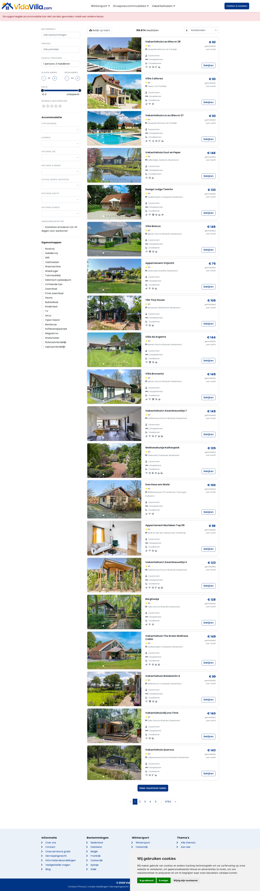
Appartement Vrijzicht (159, 263)
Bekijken (209, 65)
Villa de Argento (155, 337)
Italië (93, 869)
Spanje (95, 865)
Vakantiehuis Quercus (159, 749)
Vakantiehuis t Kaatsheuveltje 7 (166, 410)
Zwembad (51, 289)
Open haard (52, 320)
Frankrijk (96, 856)
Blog (48, 869)
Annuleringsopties (53, 221)
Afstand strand (51, 165)
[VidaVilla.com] (27, 6)
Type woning (49, 123)
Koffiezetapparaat (56, 329)
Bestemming (48, 29)
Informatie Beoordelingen (60, 860)
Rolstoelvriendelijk (55, 342)
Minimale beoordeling (54, 101)
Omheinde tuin (53, 284)
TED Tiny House (155, 300)
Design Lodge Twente (159, 189)
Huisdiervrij (51, 253)
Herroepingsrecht (56, 856)
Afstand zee (49, 151)
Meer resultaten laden (152, 788)
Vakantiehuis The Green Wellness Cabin (166, 637)
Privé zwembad (54, 293)
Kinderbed (51, 306)
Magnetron (51, 333)
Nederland (97, 842)
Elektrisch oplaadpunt (58, 280)
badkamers (71, 72)
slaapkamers (49, 72)
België (94, 851)
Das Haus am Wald (157, 484)
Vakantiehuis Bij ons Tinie (161, 713)
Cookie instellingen (98, 886)
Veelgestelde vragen (57, 865)
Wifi (47, 257)
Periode (46, 43)
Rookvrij (49, 248)
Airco (48, 315)
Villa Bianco (153, 226)
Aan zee (185, 847)
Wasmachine (53, 266)
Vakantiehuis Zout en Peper (163, 152)
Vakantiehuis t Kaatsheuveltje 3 (166, 562)
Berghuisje (152, 599)
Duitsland (96, 847)
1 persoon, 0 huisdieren (56, 63)
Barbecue (51, 324)
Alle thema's (188, 842)
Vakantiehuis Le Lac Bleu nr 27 (164, 115)
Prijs (45, 87)
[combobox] (61, 129)
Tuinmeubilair (53, 275)
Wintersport (143, 842)
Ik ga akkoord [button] (146, 880)
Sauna (48, 297)
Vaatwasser (52, 262)
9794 (168, 801)
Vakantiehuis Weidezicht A (162, 676)
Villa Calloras (154, 78)
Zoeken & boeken (236, 6)
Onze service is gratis (57, 851)
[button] (103, 68)
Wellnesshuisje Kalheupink (162, 447)
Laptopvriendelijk (55, 346)
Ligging (46, 137)
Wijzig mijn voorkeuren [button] (186, 880)
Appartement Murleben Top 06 (165, 525)
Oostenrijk (97, 860)
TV (46, 311)
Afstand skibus (51, 207)
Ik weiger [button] (163, 880)
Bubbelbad (51, 302)
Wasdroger (51, 271)
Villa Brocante (154, 373)
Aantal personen (52, 58)
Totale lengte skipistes (55, 179)
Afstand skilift (50, 193)
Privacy (82, 886)
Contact (50, 847)
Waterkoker (52, 338)
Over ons (50, 842)
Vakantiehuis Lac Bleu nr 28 (163, 41)
